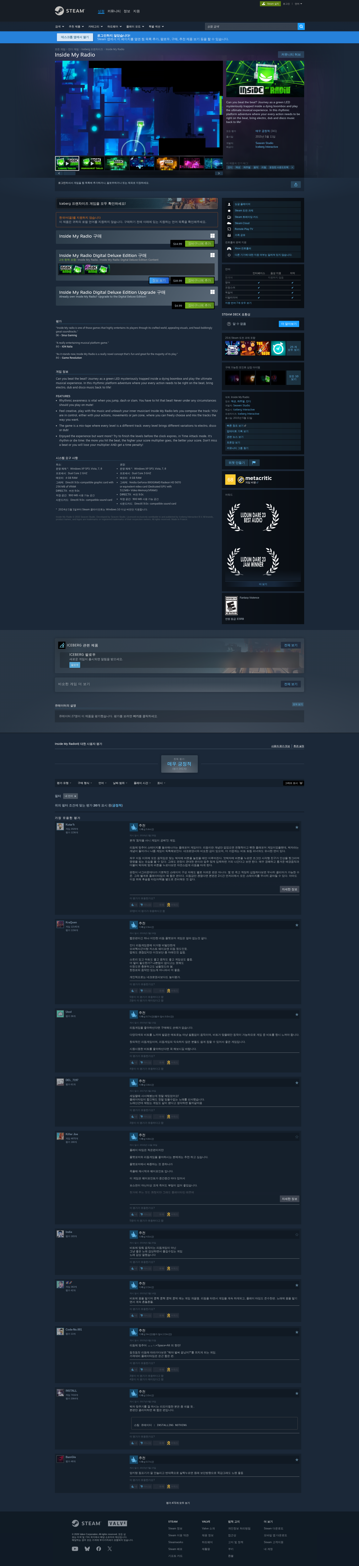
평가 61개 (71, 1084)
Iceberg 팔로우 (82, 654)
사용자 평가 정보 (280, 746)
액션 (238, 167)
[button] (60, 26)
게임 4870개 (72, 1138)
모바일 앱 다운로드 (275, 1535)
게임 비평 (250, 482)
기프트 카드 (175, 1555)
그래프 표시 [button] (291, 783)
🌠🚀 (69, 1282)
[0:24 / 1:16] (139, 108)
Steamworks (175, 1542)
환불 (231, 1555)
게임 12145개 (72, 926)
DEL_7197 (72, 1080)
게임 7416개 (72, 1395)
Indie (69, 1232)
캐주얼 (246, 167)
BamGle (71, 1457)
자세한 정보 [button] (289, 889)
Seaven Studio (264, 143)
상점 (101, 11)
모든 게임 (60, 49)
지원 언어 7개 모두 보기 (238, 302)
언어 (297, 3)
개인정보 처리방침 (239, 1528)
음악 (256, 167)
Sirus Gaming (69, 335)
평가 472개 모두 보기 (178, 1503)
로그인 (286, 3)
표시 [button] (160, 783)
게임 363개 (71, 1287)
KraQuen (71, 922)
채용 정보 (208, 1535)
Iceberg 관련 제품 (82, 645)
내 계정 (268, 1549)
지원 (136, 11)
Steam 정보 (175, 1528)
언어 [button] (101, 783)
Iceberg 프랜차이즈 (92, 49)
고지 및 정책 (235, 1542)
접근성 (232, 1535)
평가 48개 (71, 1461)
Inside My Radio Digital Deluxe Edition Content (129, 259)
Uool (69, 1011)
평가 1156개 (72, 930)
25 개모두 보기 (293, 348)
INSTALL (71, 1390)
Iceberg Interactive (267, 146)
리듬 (264, 167)
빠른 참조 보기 (235, 425)
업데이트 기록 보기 (237, 431)
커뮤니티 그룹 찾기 (237, 448)
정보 (127, 11)
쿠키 (231, 1549)
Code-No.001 (74, 1329)
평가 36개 (71, 1016)
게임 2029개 (72, 829)
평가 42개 (71, 1290)
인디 (230, 167)
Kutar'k (70, 824)
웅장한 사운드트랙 (278, 167)
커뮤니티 (114, 11)
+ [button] (292, 167)
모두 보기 (298, 704)
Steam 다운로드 (273, 1528)
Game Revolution (72, 357)
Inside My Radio (88, 259)
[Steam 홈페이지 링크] (70, 14)
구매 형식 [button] (83, 783)
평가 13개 (71, 1334)
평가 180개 (71, 1142)
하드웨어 (207, 1542)
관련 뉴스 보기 (235, 436)
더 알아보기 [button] (289, 323)
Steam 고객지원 (273, 1542)
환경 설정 (299, 746)
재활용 (206, 1549)
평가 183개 (71, 1236)
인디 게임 (73, 49)
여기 (136, 716)
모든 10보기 (294, 377)
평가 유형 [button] (63, 783)
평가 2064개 (72, 1398)
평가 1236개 (72, 832)
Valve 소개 (208, 1528)
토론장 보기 (233, 442)
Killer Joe (72, 1134)
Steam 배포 (175, 1549)
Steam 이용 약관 (178, 1535)
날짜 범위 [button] (119, 783)
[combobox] (251, 26)
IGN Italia (67, 346)
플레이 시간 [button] (141, 783)
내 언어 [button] (69, 796)
